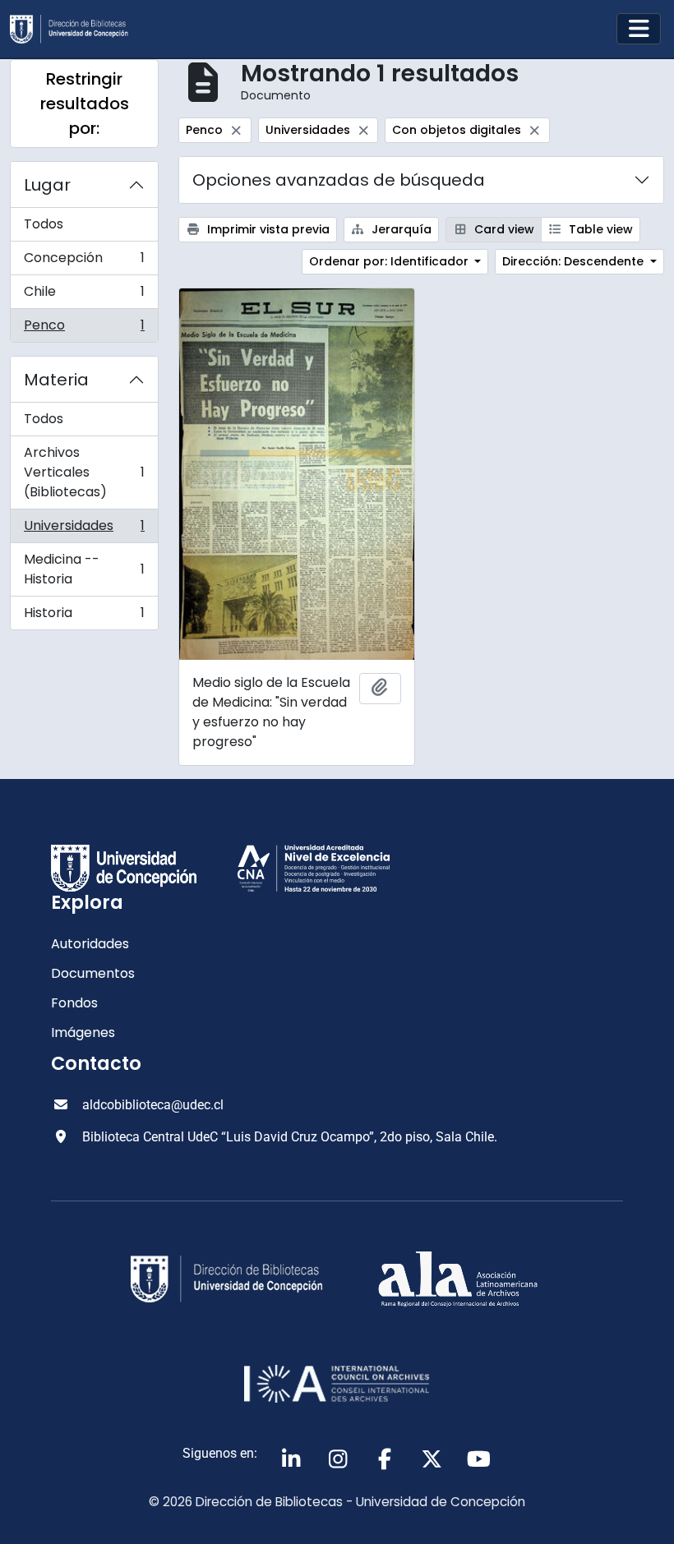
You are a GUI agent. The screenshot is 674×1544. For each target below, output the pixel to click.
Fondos (74, 1002)
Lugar (47, 184)
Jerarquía (400, 229)
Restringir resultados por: (84, 103)
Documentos (93, 973)
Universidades (84, 529)
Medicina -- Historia (84, 569)
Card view (502, 229)
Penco (84, 329)
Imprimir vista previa (267, 229)
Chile (84, 295)
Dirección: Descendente (574, 261)
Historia (84, 616)
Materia (56, 379)
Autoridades (90, 943)
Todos (43, 223)
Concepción (84, 261)
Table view (599, 229)
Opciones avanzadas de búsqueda (338, 179)
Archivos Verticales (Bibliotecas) (84, 472)
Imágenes (83, 1032)
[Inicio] (75, 29)
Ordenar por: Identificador (390, 261)
